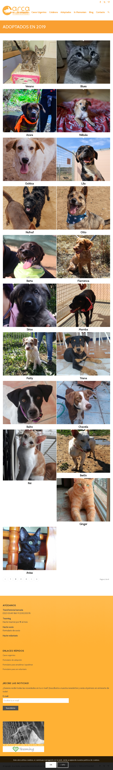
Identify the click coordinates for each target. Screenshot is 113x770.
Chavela (83, 426)
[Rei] (29, 480)
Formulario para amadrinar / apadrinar (18, 665)
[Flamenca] (83, 277)
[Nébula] (83, 131)
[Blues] (83, 83)
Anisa (29, 572)
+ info (63, 765)
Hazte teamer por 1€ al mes (15, 622)
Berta (29, 280)
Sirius (30, 329)
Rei (29, 483)
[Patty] (29, 375)
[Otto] (83, 229)
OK (51, 765)
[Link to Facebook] (100, 2)
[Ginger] (83, 521)
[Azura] (29, 131)
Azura (29, 135)
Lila (83, 183)
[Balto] (29, 423)
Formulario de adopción (12, 660)
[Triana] (83, 375)
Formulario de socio (11, 630)
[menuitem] (12, 12)
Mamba (83, 329)
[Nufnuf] (29, 229)
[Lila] (83, 180)
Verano (29, 86)
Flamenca (83, 280)
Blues (83, 86)
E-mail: (6, 696)
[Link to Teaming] (109, 2)
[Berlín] (83, 472)
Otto (83, 232)
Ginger (83, 524)
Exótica (29, 183)
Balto (29, 426)
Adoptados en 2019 (24, 26)
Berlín (83, 475)
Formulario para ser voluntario (15, 669)
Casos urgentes (9, 655)
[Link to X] (105, 2)
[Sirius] (29, 326)
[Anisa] (29, 569)
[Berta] (29, 277)
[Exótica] (29, 180)
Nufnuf (30, 232)
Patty (29, 378)
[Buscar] (108, 12)
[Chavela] (83, 423)
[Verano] (29, 83)
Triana (83, 378)
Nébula (83, 135)
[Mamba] (83, 326)
